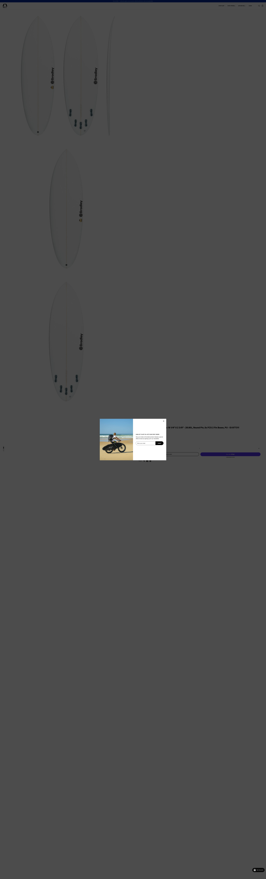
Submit (159, 443)
